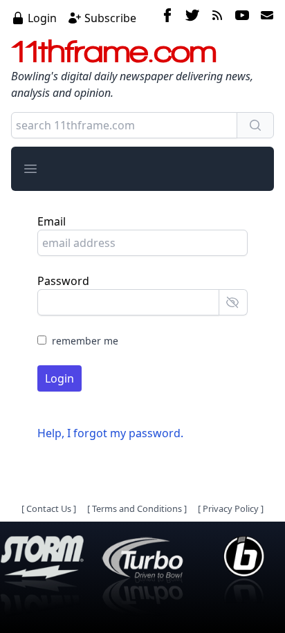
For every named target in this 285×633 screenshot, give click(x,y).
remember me (85, 340)
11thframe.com (114, 51)
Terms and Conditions (137, 508)
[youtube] (242, 17)
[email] (264, 17)
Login (42, 18)
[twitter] (192, 17)
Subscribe (110, 18)
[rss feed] (217, 17)
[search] (255, 125)
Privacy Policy (231, 508)
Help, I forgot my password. (110, 433)
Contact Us (48, 508)
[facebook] (167, 17)
